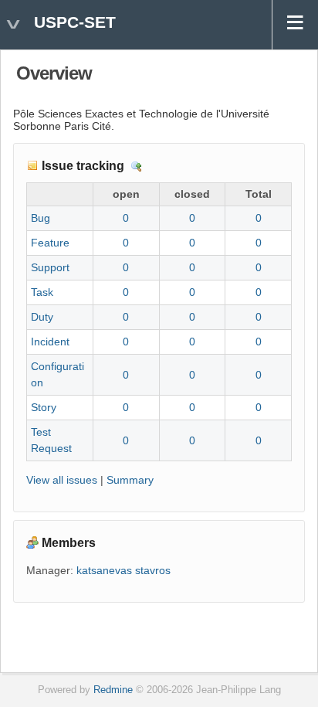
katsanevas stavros (123, 570)
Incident (50, 341)
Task (42, 292)
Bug (40, 218)
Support (50, 267)
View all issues (61, 480)
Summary (130, 480)
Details (136, 167)
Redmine (113, 690)
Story (43, 407)
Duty (42, 317)
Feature (50, 242)
